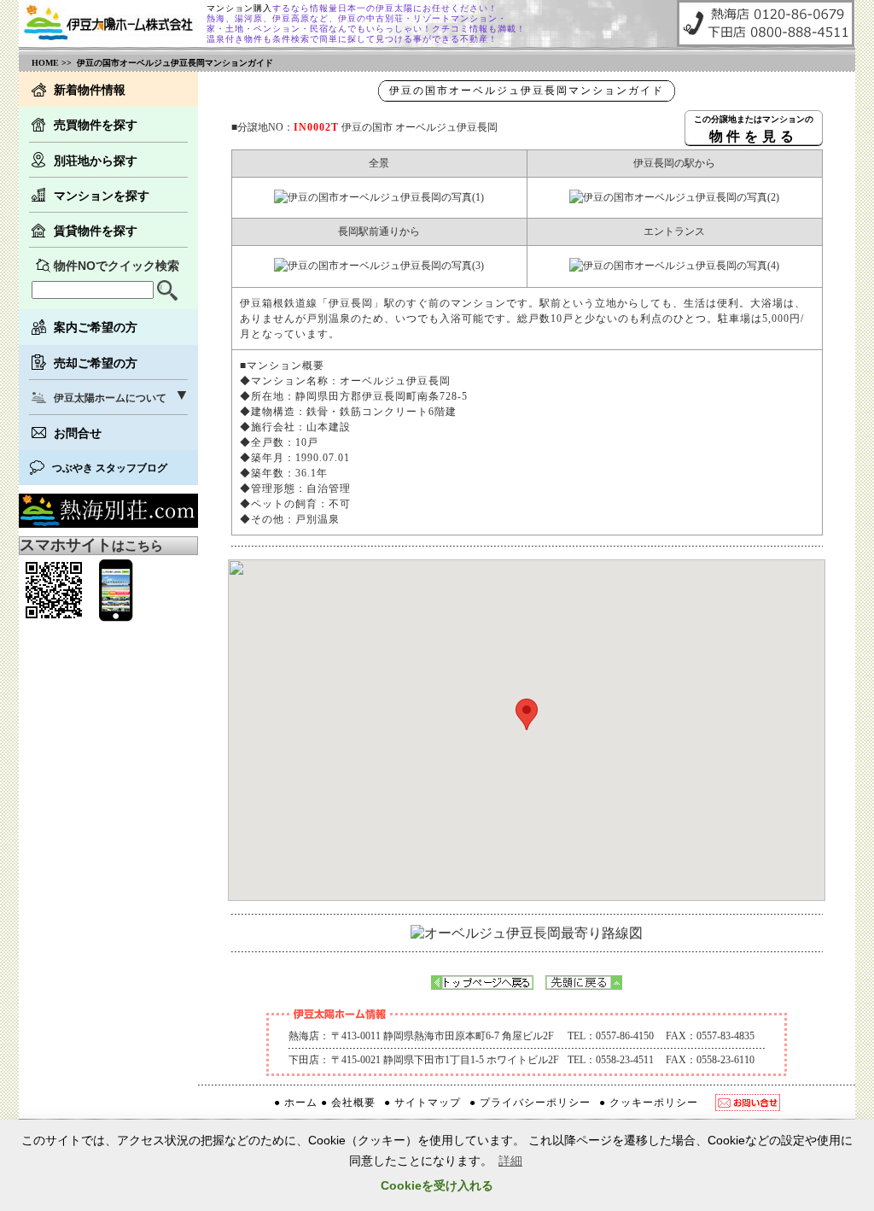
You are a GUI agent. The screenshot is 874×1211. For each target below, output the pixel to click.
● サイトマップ (422, 1103)
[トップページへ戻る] (482, 985)
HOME (45, 62)
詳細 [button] (510, 1160)
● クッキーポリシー (648, 1103)
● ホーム (296, 1103)
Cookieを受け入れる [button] (437, 1185)
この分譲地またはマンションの (753, 128)
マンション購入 (239, 8)
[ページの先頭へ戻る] (583, 985)
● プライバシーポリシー (530, 1103)
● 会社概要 (348, 1103)
